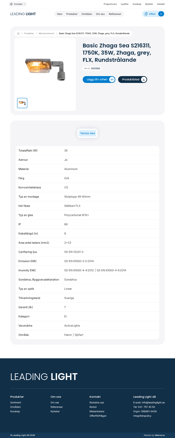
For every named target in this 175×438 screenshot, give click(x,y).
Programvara (110, 4)
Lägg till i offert (97, 79)
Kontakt (161, 4)
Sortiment (15, 402)
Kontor (93, 407)
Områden (87, 13)
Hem (59, 13)
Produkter (71, 13)
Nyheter (149, 4)
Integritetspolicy (142, 415)
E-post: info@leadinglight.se (149, 402)
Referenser (115, 13)
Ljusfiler (125, 4)
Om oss (100, 13)
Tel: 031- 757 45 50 (144, 407)
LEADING (23, 13)
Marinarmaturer (46, 33)
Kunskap (137, 4)
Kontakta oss (97, 402)
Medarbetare (97, 411)
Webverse (154, 435)
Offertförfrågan (98, 415)
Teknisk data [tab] (87, 133)
